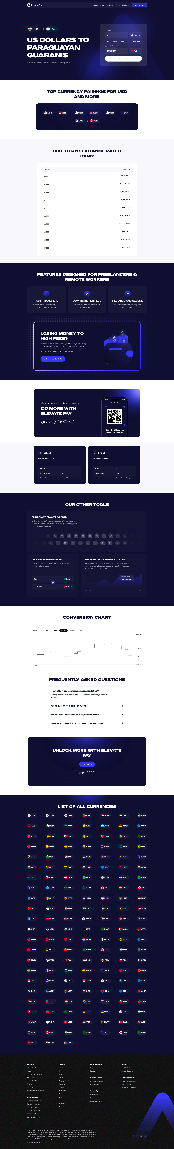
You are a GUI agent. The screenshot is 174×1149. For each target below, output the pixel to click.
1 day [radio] (47, 630)
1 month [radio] (63, 630)
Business (109, 5)
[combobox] (138, 35)
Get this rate (123, 59)
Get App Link (55, 113)
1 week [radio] (55, 630)
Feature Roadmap (122, 5)
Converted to (109, 46)
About (95, 5)
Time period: (37, 630)
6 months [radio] (73, 630)
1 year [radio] (81, 630)
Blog (102, 5)
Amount (108, 30)
